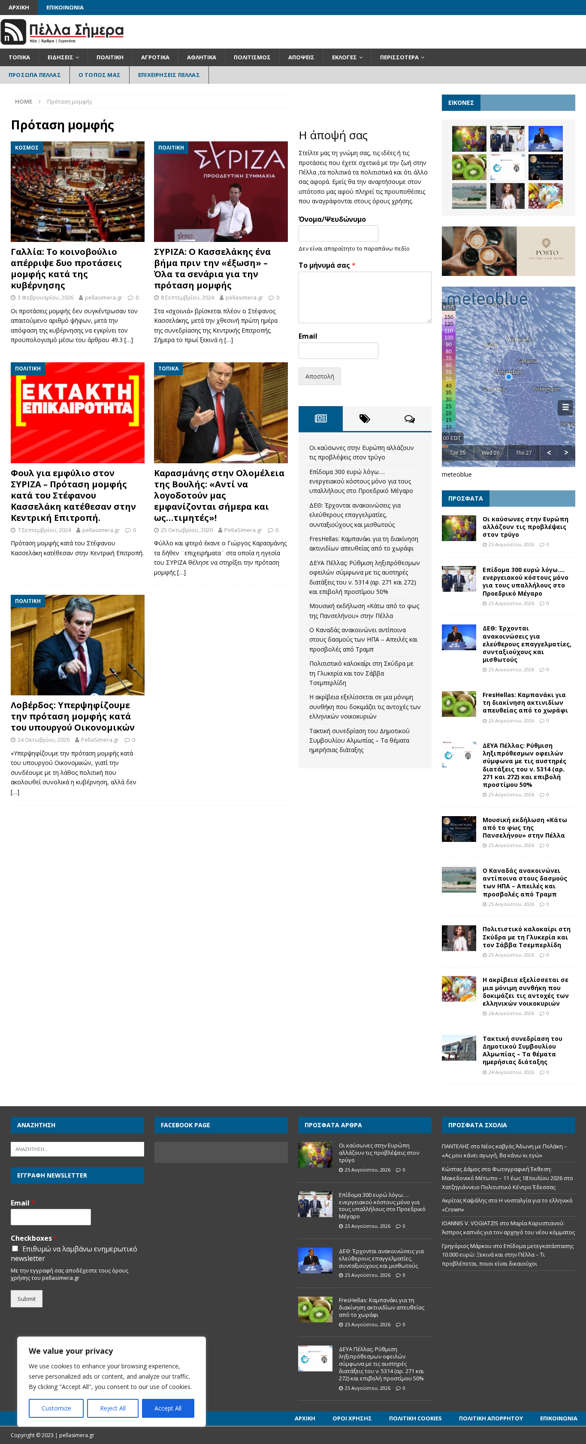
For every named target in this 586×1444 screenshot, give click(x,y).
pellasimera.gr (103, 297)
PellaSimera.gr (243, 530)
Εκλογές (344, 57)
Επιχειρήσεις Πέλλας (169, 75)
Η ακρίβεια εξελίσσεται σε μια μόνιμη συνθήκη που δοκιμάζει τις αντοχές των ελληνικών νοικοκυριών (365, 706)
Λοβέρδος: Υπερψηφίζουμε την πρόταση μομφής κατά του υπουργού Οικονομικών (73, 716)
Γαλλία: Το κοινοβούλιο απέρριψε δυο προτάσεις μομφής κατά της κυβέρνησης (66, 268)
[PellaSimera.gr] (62, 44)
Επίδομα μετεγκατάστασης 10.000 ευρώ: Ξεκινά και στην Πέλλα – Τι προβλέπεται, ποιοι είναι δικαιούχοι (508, 1255)
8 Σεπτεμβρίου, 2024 (187, 297)
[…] (128, 340)
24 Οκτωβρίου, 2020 (43, 739)
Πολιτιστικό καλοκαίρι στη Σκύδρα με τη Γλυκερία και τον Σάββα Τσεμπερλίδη (361, 673)
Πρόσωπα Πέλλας (35, 75)
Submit (27, 1299)
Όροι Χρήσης (352, 1418)
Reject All (113, 1408)
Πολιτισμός (252, 57)
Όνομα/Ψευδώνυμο (332, 219)
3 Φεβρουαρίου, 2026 (45, 297)
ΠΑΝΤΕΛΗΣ (455, 1146)
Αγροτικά (155, 57)
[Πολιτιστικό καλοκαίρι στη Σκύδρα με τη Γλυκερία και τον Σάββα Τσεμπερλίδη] (507, 196)
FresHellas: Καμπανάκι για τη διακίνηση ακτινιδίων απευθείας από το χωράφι (525, 702)
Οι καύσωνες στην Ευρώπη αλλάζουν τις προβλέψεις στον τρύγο (525, 526)
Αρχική (19, 7)
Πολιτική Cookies (415, 1418)
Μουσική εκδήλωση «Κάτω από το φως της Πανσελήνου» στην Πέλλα (525, 827)
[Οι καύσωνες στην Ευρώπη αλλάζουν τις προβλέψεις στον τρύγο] (469, 139)
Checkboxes (34, 1238)
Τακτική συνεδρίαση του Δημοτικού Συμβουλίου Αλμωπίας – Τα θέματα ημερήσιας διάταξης (359, 740)
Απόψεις (301, 57)
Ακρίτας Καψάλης (464, 1200)
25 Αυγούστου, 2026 (511, 544)
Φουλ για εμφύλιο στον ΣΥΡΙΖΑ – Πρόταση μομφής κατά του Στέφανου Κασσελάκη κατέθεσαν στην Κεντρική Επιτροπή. (73, 495)
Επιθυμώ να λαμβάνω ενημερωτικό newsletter (74, 1253)
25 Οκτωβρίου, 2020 (187, 530)
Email (308, 336)
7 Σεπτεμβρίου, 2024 (44, 530)
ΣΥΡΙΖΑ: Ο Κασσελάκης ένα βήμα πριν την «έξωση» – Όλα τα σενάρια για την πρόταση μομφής (212, 268)
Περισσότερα (399, 57)
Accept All (167, 1408)
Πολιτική (110, 57)
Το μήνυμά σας (327, 265)
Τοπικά (19, 57)
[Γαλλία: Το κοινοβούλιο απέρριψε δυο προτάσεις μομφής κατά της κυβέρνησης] (78, 191)
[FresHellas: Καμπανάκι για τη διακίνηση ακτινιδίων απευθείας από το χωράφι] (469, 167)
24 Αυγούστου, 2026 (511, 1013)
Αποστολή (319, 376)
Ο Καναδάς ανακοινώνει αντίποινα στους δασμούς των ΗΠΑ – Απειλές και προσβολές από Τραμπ (363, 639)
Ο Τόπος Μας (100, 75)
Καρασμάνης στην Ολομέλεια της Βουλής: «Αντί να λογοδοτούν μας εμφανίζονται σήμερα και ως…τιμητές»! (219, 495)
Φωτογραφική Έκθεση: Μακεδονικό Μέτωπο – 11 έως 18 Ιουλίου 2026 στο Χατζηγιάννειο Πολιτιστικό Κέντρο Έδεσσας (507, 1178)
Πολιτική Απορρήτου (491, 1418)
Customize (56, 1408)
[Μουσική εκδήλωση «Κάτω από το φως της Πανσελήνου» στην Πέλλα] (546, 167)
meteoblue (457, 474)
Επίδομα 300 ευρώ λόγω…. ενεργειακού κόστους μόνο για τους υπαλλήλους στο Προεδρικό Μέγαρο (361, 481)
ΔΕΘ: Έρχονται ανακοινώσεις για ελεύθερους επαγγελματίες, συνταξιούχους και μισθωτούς (355, 515)
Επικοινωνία (65, 7)
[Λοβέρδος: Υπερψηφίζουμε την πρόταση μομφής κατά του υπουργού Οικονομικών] (78, 645)
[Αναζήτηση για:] (77, 1149)
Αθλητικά (201, 57)
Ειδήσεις (60, 57)
